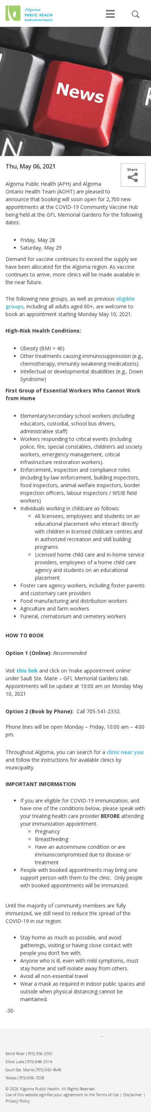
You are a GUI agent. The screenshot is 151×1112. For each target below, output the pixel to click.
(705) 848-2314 (38, 1061)
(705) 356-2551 (39, 1053)
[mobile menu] (110, 17)
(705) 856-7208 (31, 1077)
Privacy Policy (17, 1101)
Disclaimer (132, 1094)
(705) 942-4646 (48, 1069)
